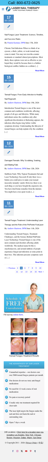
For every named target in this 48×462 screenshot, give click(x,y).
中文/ (41, 442)
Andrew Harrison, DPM (16, 102)
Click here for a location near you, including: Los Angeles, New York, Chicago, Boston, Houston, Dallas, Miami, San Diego (25, 435)
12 (22, 272)
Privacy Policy (31, 442)
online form (18, 315)
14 (31, 272)
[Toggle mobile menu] (3, 9)
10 (40, 268)
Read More (39, 71)
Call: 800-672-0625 (24, 3)
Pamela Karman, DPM (16, 42)
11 (17, 272)
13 (26, 272)
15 (36, 272)
